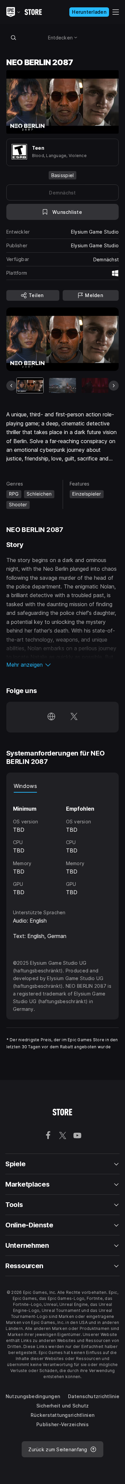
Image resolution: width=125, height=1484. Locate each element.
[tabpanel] (62, 845)
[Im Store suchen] (13, 37)
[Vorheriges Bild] (11, 386)
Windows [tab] (25, 786)
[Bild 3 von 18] (95, 385)
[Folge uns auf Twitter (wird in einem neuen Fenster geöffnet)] (74, 717)
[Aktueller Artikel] (30, 385)
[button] (62, 664)
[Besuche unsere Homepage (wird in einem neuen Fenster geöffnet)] (51, 717)
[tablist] (62, 786)
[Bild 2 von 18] (62, 385)
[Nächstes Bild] (114, 386)
